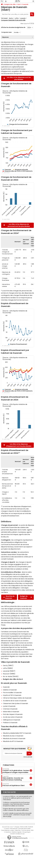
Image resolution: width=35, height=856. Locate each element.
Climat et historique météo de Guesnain (17, 698)
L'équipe (17, 826)
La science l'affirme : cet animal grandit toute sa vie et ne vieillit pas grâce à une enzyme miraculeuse (17, 798)
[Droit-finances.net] (26, 846)
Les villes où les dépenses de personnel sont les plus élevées (19, 225)
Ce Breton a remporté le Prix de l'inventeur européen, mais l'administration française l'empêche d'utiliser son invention (16, 804)
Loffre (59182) (8, 668)
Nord (19, 4)
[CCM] (26, 842)
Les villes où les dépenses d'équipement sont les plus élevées (18, 445)
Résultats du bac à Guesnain (13, 736)
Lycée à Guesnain (9, 706)
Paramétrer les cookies (8, 830)
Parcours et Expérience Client (13, 784)
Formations (8, 765)
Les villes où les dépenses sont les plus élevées (19, 78)
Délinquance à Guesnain (11, 720)
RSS (32, 830)
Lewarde (23, 18)
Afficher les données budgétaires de (13, 27)
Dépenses (5, 37)
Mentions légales (16, 832)
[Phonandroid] (26, 854)
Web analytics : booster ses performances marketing (12, 778)
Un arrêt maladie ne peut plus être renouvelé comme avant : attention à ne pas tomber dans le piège (17, 815)
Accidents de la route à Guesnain (15, 700)
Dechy (11, 18)
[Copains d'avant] (9, 850)
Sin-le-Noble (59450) (10, 676)
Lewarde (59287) (9, 671)
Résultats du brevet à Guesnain (14, 738)
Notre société (23, 826)
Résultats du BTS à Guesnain (13, 741)
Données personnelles (25, 828)
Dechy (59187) (8, 665)
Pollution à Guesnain (10, 722)
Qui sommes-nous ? (8, 826)
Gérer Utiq (17, 830)
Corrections (8, 832)
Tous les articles (25, 830)
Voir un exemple (27, 756)
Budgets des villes (10, 4)
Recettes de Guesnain (9, 597)
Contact (7, 828)
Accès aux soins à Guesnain (13, 717)
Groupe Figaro (26, 832)
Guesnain (25, 4)
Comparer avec (6, 32)
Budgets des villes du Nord (13, 679)
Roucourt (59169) (9, 673)
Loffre (16, 18)
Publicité (30, 826)
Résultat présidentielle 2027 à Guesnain (17, 733)
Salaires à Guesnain (10, 690)
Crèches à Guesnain (10, 709)
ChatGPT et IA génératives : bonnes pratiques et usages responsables (15, 770)
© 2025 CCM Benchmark (17, 833)
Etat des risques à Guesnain (13, 714)
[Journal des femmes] (9, 842)
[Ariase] (9, 854)
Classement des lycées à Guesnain (15, 703)
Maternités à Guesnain (11, 711)
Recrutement (13, 828)
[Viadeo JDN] (26, 850)
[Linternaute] (9, 846)
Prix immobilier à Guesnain (12, 692)
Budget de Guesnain (24, 597)
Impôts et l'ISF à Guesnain (12, 695)
